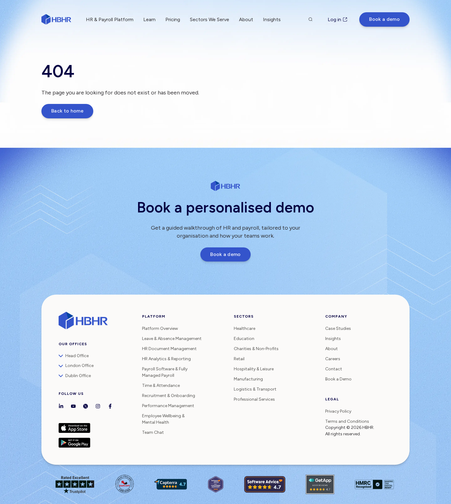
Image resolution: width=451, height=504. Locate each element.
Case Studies (338, 328)
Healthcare (244, 328)
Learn (149, 19)
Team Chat (153, 432)
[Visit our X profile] (85, 406)
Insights (333, 338)
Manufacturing (248, 379)
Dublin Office (78, 375)
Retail (239, 358)
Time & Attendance (161, 385)
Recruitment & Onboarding (168, 395)
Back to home (67, 111)
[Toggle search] (310, 19)
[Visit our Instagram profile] (97, 406)
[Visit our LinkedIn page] (61, 406)
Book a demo (384, 19)
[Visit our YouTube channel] (73, 406)
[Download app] (97, 428)
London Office (79, 365)
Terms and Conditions (347, 421)
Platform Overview (160, 328)
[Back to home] (56, 19)
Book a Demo (338, 379)
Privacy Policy (338, 411)
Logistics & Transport (255, 389)
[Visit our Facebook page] (110, 406)
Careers (332, 358)
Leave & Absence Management (172, 338)
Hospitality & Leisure (254, 369)
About (246, 19)
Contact (333, 369)
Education (244, 338)
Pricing (172, 19)
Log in (334, 19)
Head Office (77, 355)
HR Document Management (169, 348)
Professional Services (254, 399)
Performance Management (168, 405)
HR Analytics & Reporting (166, 358)
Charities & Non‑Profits (256, 348)
